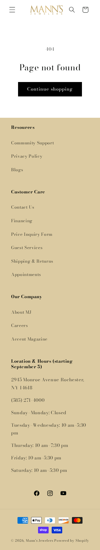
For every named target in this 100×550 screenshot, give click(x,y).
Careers (19, 325)
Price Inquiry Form (31, 234)
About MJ (21, 312)
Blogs (17, 170)
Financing (21, 221)
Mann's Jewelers (39, 540)
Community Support (32, 143)
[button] (12, 9)
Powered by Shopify (71, 540)
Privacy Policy (26, 156)
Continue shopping (50, 89)
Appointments (26, 274)
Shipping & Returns (32, 261)
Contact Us (22, 207)
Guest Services (26, 247)
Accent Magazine (29, 339)
